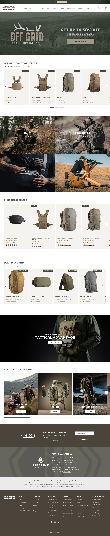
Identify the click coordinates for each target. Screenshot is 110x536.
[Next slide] (106, 86)
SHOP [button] (20, 496)
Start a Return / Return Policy (96, 503)
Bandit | (91, 238)
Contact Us (65, 508)
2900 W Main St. (67, 499)
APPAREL (82, 171)
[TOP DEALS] (55, 33)
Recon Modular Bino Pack (40, 97)
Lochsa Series (81, 516)
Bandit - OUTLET (85, 296)
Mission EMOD (81, 508)
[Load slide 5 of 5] (105, 49)
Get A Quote (95, 510)
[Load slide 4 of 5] (105, 41)
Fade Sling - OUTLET (62, 296)
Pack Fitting (95, 513)
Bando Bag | (12, 238)
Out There (36, 502)
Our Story (36, 499)
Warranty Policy (96, 507)
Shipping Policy (96, 499)
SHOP (21, 411)
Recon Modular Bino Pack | (42, 239)
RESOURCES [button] (51, 496)
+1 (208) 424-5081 (67, 505)
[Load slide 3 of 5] (105, 34)
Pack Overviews (52, 510)
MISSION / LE (82, 133)
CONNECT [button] (65, 496)
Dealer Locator (52, 499)
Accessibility (51, 515)
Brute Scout (87, 97)
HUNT (27, 133)
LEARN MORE (55, 342)
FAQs (64, 516)
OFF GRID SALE (62, 2)
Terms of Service (53, 513)
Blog (34, 511)
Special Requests (67, 513)
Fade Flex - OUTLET (37, 296)
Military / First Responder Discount (25, 509)
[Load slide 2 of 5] (105, 26)
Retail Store (36, 508)
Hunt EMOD (81, 511)
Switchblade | (66, 238)
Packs (20, 499)
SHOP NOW (27, 136)
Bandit (59, 97)
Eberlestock (57, 532)
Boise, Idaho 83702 (68, 502)
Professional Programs (51, 506)
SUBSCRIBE (84, 439)
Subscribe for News (68, 511)
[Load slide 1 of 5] (105, 19)
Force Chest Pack (12, 97)
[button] (28, 8)
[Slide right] (106, 224)
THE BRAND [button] (37, 496)
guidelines (67, 472)
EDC (27, 171)
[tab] (52, 107)
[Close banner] (108, 2)
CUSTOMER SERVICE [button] (98, 496)
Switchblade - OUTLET (13, 296)
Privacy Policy (96, 515)
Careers (35, 505)
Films (78, 502)
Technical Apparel (82, 505)
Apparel (21, 505)
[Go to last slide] (5, 86)
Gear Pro (79, 499)
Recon (79, 513)
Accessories (22, 502)
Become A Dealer (53, 502)
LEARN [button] (79, 496)
